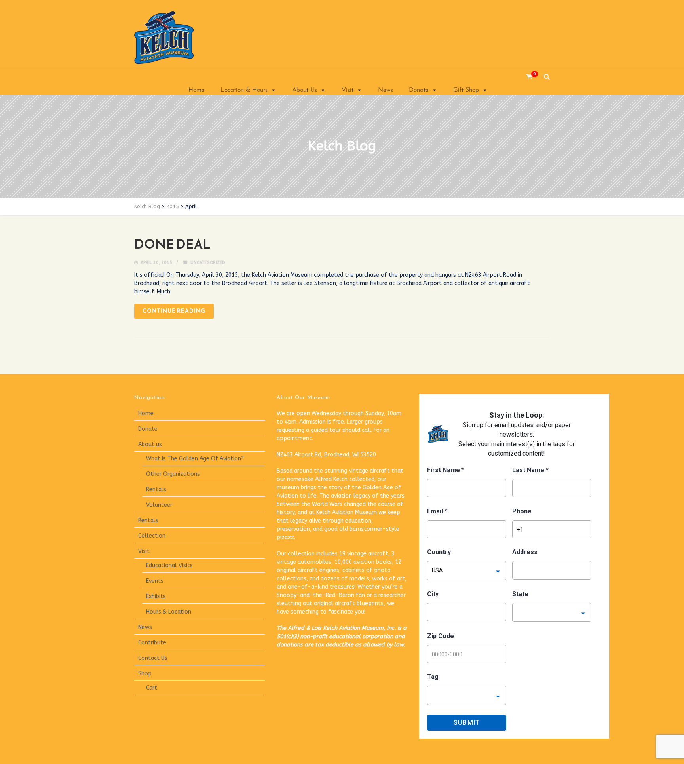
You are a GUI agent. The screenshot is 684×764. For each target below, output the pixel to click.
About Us (304, 90)
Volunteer (159, 505)
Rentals (156, 489)
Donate (419, 90)
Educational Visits (169, 565)
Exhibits (156, 596)
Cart (151, 687)
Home (196, 90)
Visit (347, 90)
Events (154, 581)
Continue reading (173, 311)
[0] (526, 77)
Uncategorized (207, 262)
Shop (145, 673)
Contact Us (152, 658)
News (385, 90)
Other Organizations (173, 474)
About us (150, 444)
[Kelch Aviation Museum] (173, 37)
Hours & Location (168, 611)
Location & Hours (244, 90)
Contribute (152, 642)
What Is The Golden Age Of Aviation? (195, 458)
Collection (151, 535)
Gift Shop (466, 90)
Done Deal (172, 244)
